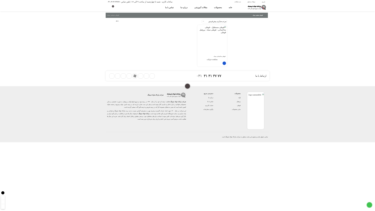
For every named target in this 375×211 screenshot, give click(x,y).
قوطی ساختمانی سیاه (219, 56)
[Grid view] (111, 21)
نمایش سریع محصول (214, 63)
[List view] (107, 21)
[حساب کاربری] (116, 7)
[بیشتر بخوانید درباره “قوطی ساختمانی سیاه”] (224, 63)
